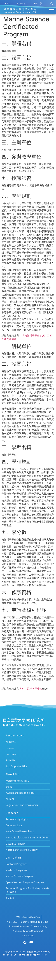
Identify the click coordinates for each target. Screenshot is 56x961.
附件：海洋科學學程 (31, 688)
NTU (7, 3)
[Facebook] (24, 942)
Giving (21, 3)
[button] (51, 3)
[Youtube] (31, 942)
